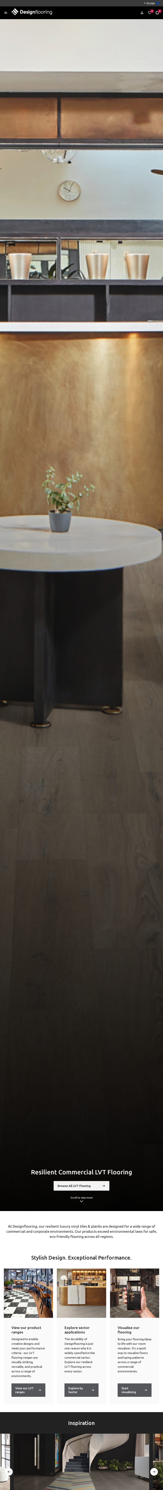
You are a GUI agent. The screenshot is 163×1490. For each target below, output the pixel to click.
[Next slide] (154, 1472)
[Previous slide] (9, 1472)
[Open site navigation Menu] (5, 13)
